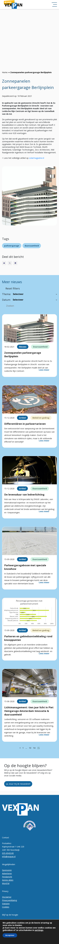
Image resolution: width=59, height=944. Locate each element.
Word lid (5, 883)
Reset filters (12, 288)
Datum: (6, 299)
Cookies (5, 907)
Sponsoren (7, 870)
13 (30, 748)
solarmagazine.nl (36, 158)
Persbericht (7, 876)
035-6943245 (8, 853)
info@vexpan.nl (9, 856)
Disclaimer (6, 897)
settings (39, 930)
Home (5, 72)
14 (34, 748)
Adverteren (7, 873)
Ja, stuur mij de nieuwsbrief (18, 784)
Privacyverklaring (9, 900)
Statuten (6, 903)
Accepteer (9, 935)
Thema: (6, 294)
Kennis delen (7, 880)
